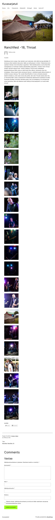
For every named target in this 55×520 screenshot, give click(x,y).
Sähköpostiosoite (9, 488)
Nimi (6, 481)
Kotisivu (6, 495)
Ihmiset (13, 436)
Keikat (16, 436)
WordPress (50, 517)
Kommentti (7, 465)
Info (8, 8)
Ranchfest (4, 443)
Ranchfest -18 (11, 443)
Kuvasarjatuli (10, 3)
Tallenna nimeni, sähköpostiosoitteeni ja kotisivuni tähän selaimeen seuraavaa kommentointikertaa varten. (27, 502)
